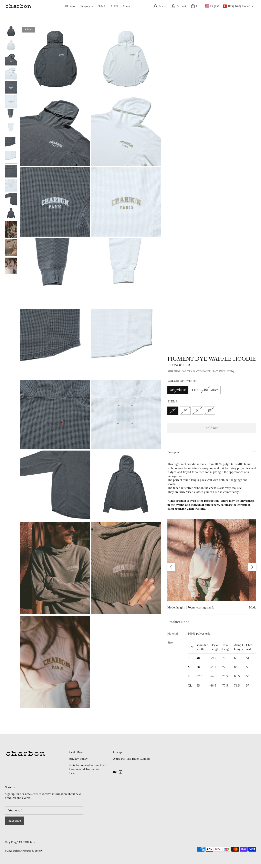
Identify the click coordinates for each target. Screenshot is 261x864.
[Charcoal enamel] (115, 772)
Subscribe (14, 820)
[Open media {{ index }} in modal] (55, 60)
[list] (90, 366)
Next (252, 567)
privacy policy (78, 758)
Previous (171, 567)
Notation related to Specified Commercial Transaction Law (87, 769)
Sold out (212, 428)
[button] (86, 6)
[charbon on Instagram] (120, 772)
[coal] (18, 6)
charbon (17, 850)
